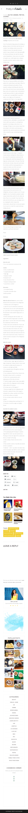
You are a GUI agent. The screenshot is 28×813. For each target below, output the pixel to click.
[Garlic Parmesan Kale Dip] (18, 675)
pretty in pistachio (9, 535)
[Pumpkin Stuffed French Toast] (9, 683)
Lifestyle (14, 726)
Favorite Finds (14, 715)
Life (14, 723)
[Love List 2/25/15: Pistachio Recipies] (9, 663)
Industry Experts (14, 718)
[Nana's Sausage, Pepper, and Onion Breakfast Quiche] (18, 655)
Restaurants (14, 747)
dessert (13, 530)
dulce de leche (8, 533)
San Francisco (14, 750)
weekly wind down (14, 758)
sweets (18, 535)
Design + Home (14, 702)
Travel (14, 752)
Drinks (14, 707)
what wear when (14, 760)
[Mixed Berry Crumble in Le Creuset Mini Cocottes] (18, 645)
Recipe (14, 742)
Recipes (14, 18)
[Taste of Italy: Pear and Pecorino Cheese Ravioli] (9, 645)
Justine (19, 18)
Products (14, 739)
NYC (14, 736)
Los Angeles (14, 728)
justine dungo (18, 533)
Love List (14, 731)
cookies (6, 530)
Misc (14, 734)
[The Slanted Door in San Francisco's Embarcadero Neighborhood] (18, 665)
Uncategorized (14, 755)
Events (14, 712)
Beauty (14, 699)
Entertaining (14, 710)
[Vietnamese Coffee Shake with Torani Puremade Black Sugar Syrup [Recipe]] (9, 673)
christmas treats (13, 528)
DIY (14, 705)
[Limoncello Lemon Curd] (9, 654)
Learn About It (14, 720)
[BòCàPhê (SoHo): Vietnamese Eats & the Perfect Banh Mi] (18, 685)
